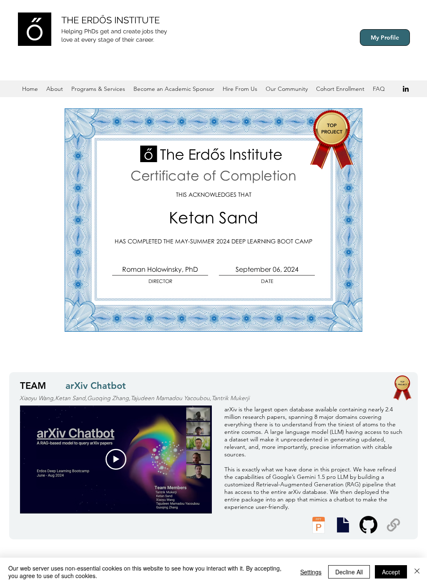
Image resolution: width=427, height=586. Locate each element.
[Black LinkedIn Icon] (406, 89)
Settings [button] (311, 572)
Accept (391, 572)
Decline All (349, 572)
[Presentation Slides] (343, 525)
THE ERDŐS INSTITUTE (110, 20)
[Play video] (115, 459)
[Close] (417, 571)
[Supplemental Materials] (393, 525)
